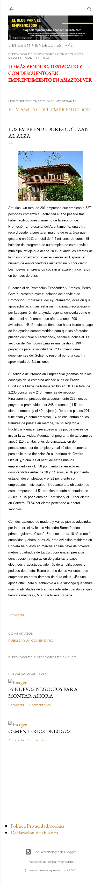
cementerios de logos (39, 731)
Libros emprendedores (34, 45)
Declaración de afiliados (34, 832)
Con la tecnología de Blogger (54, 852)
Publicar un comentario (31, 640)
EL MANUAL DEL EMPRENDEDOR (49, 109)
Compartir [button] (16, 615)
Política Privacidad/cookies (37, 825)
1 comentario (37, 740)
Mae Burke (65, 862)
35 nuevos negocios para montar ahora (43, 692)
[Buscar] (89, 8)
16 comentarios (39, 705)
